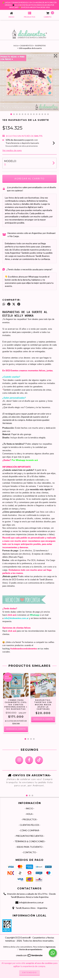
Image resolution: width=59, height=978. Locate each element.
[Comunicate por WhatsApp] (53, 953)
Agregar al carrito (43, 719)
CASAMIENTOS (26, 45)
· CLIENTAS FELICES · (29, 825)
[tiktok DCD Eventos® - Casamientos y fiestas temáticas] (39, 760)
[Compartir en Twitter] (13, 304)
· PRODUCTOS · (29, 819)
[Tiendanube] (29, 956)
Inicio (16, 45)
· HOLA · (29, 814)
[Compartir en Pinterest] (18, 304)
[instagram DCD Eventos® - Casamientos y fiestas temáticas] (19, 760)
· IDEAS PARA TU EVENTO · (30, 846)
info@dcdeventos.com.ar (31, 902)
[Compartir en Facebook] (8, 304)
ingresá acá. (51, 947)
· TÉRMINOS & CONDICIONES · (30, 841)
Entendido (29, 972)
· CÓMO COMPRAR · (29, 830)
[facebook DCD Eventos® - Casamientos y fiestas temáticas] (29, 760)
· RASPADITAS (40, 45)
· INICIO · (29, 808)
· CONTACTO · (29, 852)
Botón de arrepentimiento (30, 949)
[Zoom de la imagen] (55, 55)
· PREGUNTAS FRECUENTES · (29, 836)
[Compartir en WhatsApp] (3, 304)
